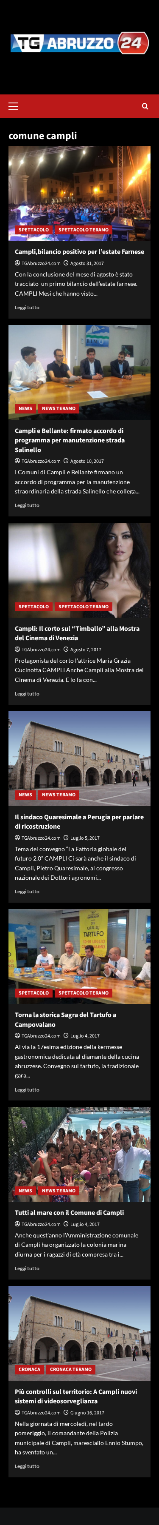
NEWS (25, 408)
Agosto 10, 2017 (87, 461)
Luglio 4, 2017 (85, 1036)
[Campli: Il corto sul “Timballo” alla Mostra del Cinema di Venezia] (79, 570)
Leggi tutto (27, 307)
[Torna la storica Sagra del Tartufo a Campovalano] (79, 956)
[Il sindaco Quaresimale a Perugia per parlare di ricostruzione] (79, 758)
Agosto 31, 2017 (87, 263)
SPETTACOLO (34, 230)
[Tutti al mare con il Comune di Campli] (79, 1154)
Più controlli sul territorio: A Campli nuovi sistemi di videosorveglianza (76, 1396)
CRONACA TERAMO (71, 1369)
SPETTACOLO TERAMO (84, 230)
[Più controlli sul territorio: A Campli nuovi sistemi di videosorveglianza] (79, 1333)
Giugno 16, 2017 (87, 1413)
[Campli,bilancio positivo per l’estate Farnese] (79, 193)
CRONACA (29, 1369)
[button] (16, 105)
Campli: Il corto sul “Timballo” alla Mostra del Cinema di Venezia (77, 633)
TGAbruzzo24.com (41, 263)
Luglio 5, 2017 (85, 838)
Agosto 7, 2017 (85, 649)
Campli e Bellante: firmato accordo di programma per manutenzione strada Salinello (70, 440)
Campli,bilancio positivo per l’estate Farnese (79, 252)
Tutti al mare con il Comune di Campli (69, 1212)
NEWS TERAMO (58, 408)
